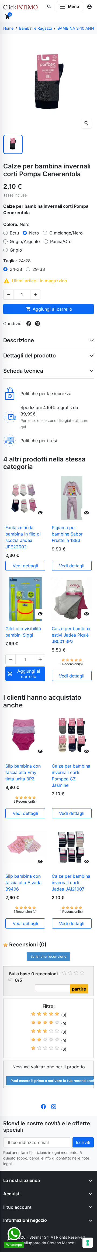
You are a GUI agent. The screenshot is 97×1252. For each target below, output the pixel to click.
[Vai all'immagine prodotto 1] (13, 144)
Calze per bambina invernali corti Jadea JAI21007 (71, 882)
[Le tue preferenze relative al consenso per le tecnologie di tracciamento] (87, 1243)
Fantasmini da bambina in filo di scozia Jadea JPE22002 (23, 537)
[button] (49, 6)
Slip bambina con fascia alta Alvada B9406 (23, 882)
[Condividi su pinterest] (37, 323)
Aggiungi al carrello (49, 309)
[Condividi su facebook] (29, 323)
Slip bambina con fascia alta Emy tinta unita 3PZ (23, 772)
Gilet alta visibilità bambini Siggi (23, 632)
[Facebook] (43, 1106)
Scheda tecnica (23, 371)
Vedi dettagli (25, 565)
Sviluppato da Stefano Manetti (48, 1243)
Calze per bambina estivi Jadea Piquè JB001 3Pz (71, 635)
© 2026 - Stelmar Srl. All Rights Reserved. (48, 1237)
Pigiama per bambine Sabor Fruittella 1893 (67, 534)
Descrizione (18, 340)
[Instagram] (53, 1106)
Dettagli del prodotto (29, 355)
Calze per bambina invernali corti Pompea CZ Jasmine (71, 775)
